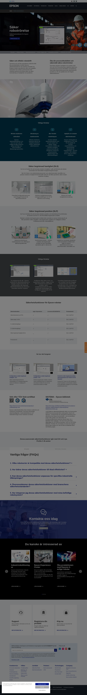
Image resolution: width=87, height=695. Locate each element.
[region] (26, 687)
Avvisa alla (42, 687)
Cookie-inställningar (42, 690)
